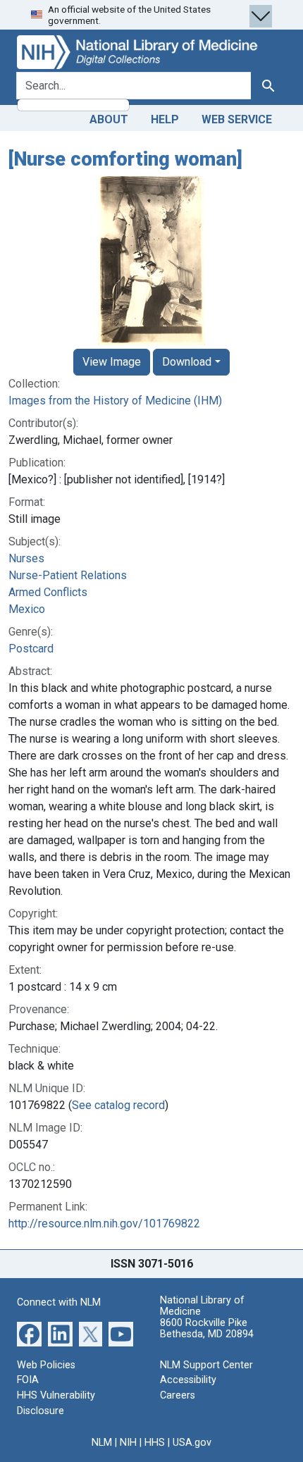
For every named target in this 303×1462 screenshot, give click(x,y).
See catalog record (118, 1105)
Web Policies (46, 1365)
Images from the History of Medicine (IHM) (115, 400)
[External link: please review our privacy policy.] (29, 1333)
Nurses (26, 558)
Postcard (31, 648)
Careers (177, 1395)
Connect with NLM (59, 1302)
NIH (128, 1443)
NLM (102, 1443)
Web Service (237, 119)
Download (186, 361)
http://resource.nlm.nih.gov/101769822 (104, 1223)
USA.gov (192, 1443)
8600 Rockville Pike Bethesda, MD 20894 (207, 1328)
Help (165, 119)
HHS (154, 1443)
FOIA (28, 1380)
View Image (111, 361)
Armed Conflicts (47, 592)
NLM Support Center (206, 1365)
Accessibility (188, 1380)
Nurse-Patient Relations (67, 575)
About (108, 119)
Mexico (26, 609)
